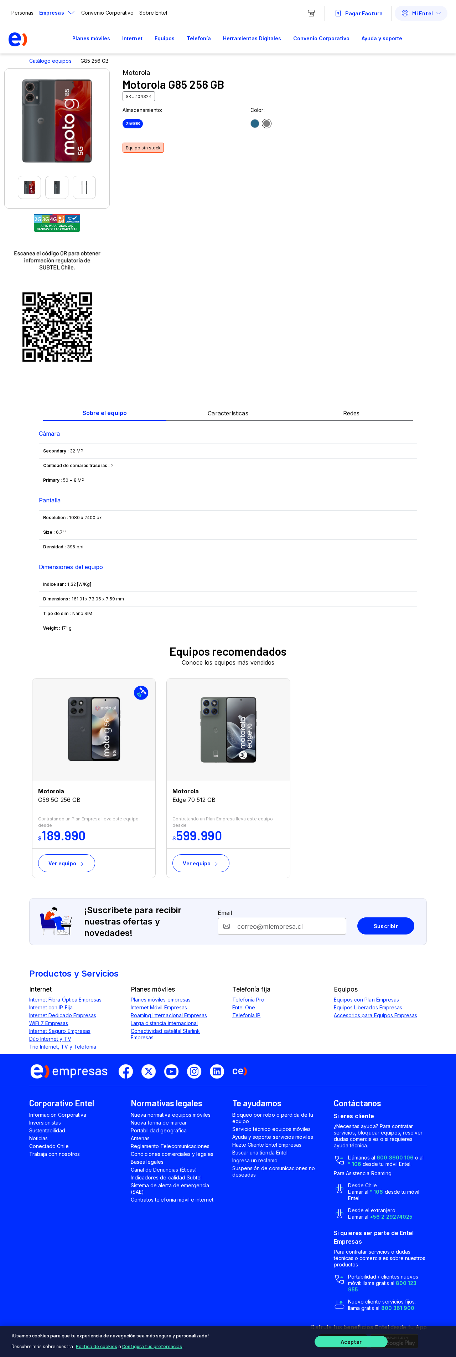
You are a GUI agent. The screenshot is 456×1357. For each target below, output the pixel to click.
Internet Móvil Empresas (159, 1007)
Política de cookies (96, 1346)
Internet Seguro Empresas (59, 1031)
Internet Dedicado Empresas (62, 1015)
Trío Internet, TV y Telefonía (62, 1047)
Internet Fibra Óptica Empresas (65, 1000)
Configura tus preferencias (152, 1346)
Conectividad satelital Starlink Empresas (165, 1034)
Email (225, 912)
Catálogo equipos (50, 61)
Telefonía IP (246, 1015)
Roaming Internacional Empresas (169, 1015)
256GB (132, 123)
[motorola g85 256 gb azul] (254, 123)
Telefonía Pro (248, 1000)
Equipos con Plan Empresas (366, 1000)
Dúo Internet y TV (50, 1039)
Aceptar (351, 1341)
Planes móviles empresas (161, 1000)
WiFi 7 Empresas (48, 1023)
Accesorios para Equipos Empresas (375, 1015)
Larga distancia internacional (164, 1023)
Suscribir (386, 925)
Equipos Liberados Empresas (368, 1007)
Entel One (243, 1007)
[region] (228, 1341)
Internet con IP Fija (51, 1007)
